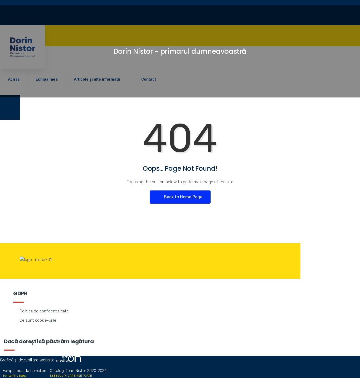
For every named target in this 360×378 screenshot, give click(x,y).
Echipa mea (47, 79)
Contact (148, 79)
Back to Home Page (182, 196)
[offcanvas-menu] (10, 107)
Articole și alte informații (97, 79)
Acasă (14, 79)
